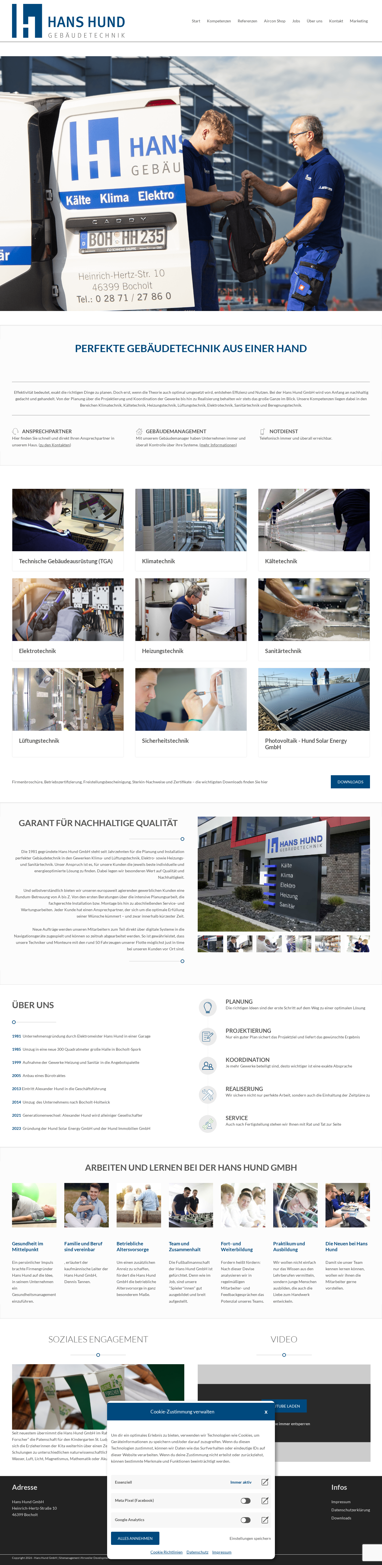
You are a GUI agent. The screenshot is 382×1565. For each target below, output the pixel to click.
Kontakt (336, 20)
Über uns (314, 20)
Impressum (222, 1552)
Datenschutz (197, 1552)
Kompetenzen (219, 20)
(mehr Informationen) (218, 444)
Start (196, 20)
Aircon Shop (275, 20)
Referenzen (247, 20)
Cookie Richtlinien (166, 1552)
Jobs (296, 20)
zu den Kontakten (55, 444)
